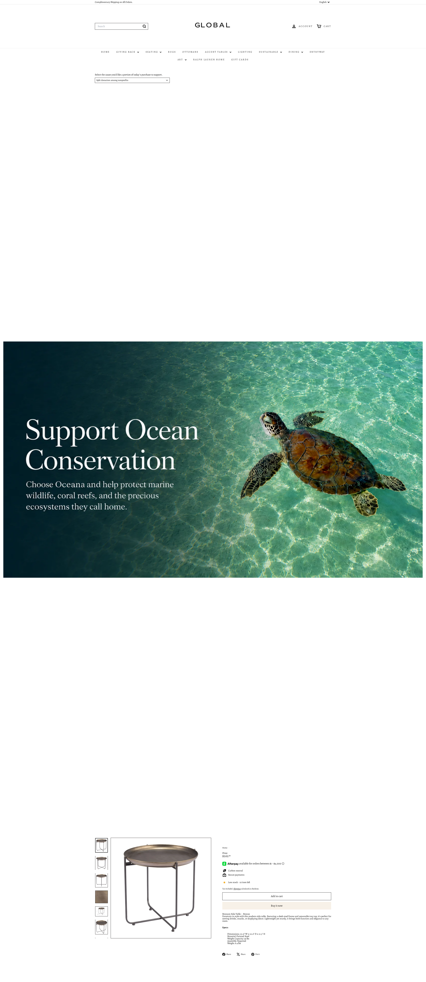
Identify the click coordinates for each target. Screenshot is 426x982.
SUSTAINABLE (269, 51)
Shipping (237, 888)
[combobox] (121, 26)
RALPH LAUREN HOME (209, 59)
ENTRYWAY (317, 51)
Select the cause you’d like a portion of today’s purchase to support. (129, 74)
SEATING (152, 51)
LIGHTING (245, 51)
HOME (105, 51)
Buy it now (277, 906)
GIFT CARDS (239, 59)
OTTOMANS (190, 51)
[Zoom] (161, 888)
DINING (295, 51)
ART (181, 59)
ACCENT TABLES (217, 51)
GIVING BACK (126, 51)
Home (225, 847)
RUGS (172, 51)
